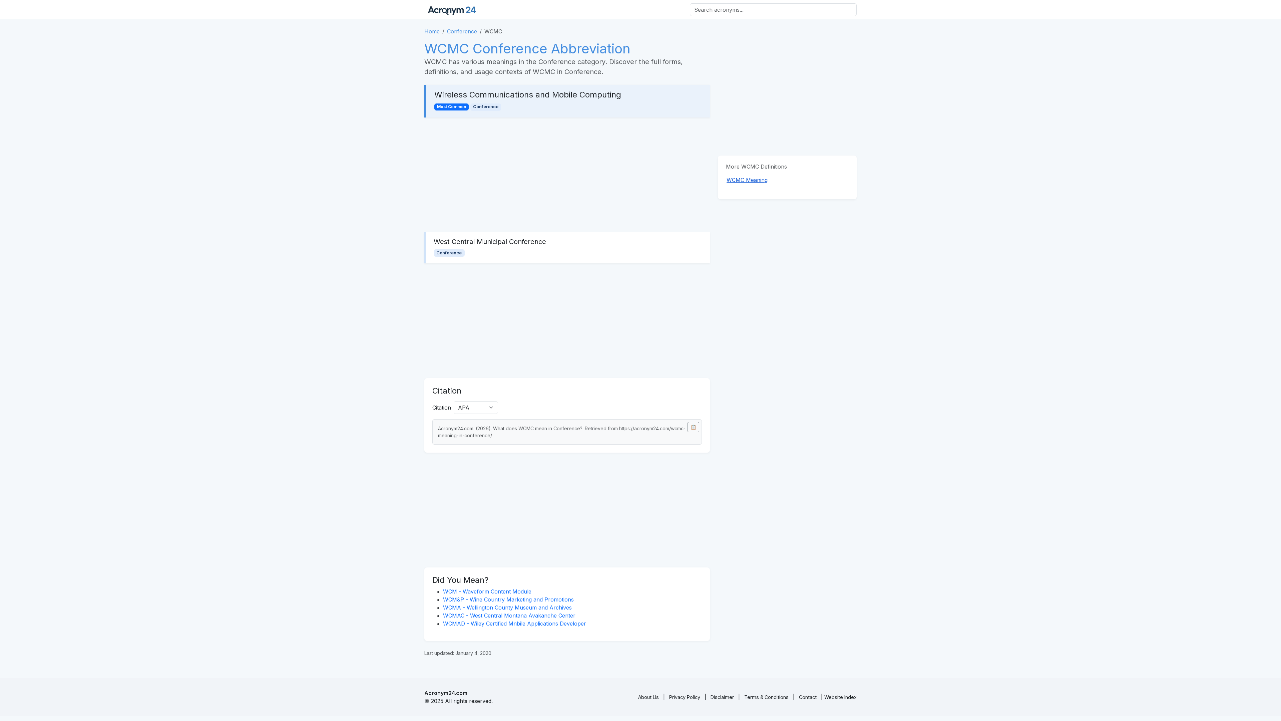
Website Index (840, 697)
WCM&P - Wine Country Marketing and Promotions (508, 599)
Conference (462, 31)
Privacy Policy (684, 697)
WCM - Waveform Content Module (487, 591)
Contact (808, 697)
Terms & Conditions (766, 697)
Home (432, 31)
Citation (441, 407)
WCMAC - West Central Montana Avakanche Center (509, 615)
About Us (648, 697)
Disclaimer (722, 697)
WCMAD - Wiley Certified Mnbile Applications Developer (514, 623)
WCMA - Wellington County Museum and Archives (507, 607)
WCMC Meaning (747, 180)
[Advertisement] (567, 175)
